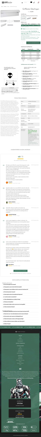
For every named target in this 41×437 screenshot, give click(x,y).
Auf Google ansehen (35, 164)
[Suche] (31, 2)
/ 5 (20, 414)
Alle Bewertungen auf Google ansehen (21, 273)
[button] (22, 3)
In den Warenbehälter (33, 42)
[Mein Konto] (34, 2)
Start (2, 6)
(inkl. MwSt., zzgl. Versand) (24, 26)
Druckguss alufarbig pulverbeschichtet (29, 15)
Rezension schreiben (21, 270)
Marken (5, 6)
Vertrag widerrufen (20, 343)
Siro (8, 6)
